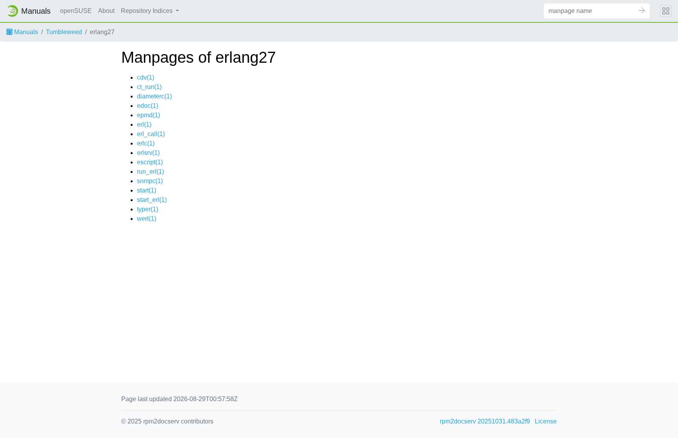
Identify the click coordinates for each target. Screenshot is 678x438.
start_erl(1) (152, 199)
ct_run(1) (149, 87)
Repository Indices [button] (147, 10)
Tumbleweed (64, 32)
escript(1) (150, 162)
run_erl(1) (150, 171)
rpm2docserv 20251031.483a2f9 (485, 421)
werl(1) (146, 218)
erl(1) (144, 124)
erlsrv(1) (148, 152)
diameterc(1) (154, 96)
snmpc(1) (150, 181)
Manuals (25, 32)
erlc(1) (146, 143)
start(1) (146, 190)
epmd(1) (148, 115)
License (546, 421)
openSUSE (76, 10)
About (106, 10)
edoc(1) (147, 105)
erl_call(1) (151, 134)
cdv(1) (145, 77)
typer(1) (147, 209)
